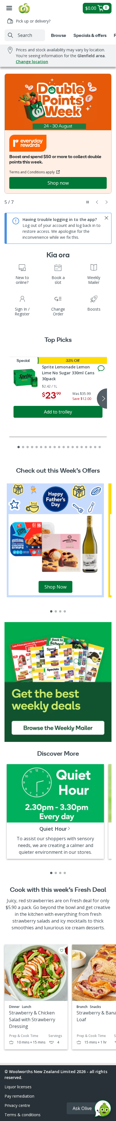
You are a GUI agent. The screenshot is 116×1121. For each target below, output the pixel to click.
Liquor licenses (18, 1086)
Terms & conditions (23, 1114)
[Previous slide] (97, 202)
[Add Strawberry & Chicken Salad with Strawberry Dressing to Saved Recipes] (62, 950)
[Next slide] (106, 202)
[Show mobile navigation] (9, 8)
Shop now (58, 183)
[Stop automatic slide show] (87, 202)
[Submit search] (10, 35)
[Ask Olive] (103, 1110)
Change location (32, 61)
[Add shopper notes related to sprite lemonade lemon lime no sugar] (101, 368)
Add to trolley (58, 412)
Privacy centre (17, 1105)
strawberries (40, 900)
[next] (102, 398)
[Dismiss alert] (106, 218)
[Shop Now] (55, 540)
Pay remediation (19, 1096)
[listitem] (51, 611)
